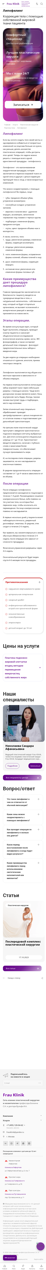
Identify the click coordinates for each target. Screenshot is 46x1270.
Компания (8, 1116)
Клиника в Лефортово (13, 1167)
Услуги (15, 125)
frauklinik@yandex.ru (15, 1132)
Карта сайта (38, 1259)
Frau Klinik (13, 1095)
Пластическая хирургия (29, 125)
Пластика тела (9, 128)
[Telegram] (17, 1143)
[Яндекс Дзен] (29, 1143)
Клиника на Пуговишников (15, 1194)
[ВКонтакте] (5, 1143)
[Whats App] (23, 1143)
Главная (7, 125)
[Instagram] (11, 1143)
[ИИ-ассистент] (10, 1257)
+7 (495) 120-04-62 (15, 1125)
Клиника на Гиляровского (15, 1181)
